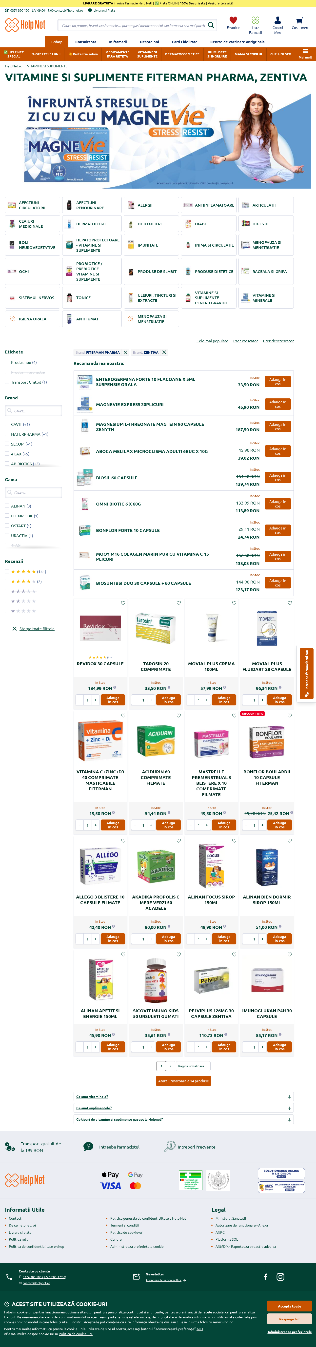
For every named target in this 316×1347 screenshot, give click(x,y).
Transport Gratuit (26, 381)
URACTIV (19, 535)
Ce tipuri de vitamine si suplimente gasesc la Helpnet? (119, 1119)
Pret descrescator (278, 340)
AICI (200, 1329)
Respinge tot (289, 1319)
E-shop (56, 41)
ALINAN (18, 505)
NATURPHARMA (25, 433)
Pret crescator (245, 340)
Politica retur (19, 1239)
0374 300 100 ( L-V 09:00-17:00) (44, 1277)
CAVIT (16, 424)
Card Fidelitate (185, 41)
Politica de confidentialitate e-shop (36, 1246)
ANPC (220, 1232)
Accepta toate (289, 1306)
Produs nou (21, 362)
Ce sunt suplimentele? (94, 1108)
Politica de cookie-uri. (76, 1333)
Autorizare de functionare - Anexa (242, 1225)
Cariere (116, 1239)
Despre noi (149, 41)
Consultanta (85, 41)
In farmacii (118, 41)
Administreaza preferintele (290, 1331)
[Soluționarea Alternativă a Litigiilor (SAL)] (281, 1187)
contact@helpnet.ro (36, 1283)
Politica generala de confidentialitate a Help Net (148, 1218)
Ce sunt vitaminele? (92, 1096)
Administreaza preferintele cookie (137, 1246)
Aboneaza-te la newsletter (163, 1280)
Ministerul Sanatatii (231, 1218)
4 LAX (16, 453)
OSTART (18, 525)
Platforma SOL (227, 1239)
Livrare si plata (20, 1232)
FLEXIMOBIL (22, 515)
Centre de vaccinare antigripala (237, 41)
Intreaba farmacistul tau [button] (306, 670)
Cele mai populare (212, 340)
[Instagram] (280, 1277)
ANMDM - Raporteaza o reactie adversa (246, 1246)
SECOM (17, 443)
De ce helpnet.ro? (22, 1225)
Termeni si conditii (124, 1225)
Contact (15, 1218)
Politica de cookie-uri (126, 1232)
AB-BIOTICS (21, 463)
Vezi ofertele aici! (220, 3)
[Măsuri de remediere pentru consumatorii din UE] (281, 1174)
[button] (278, 25)
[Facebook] (266, 1277)
